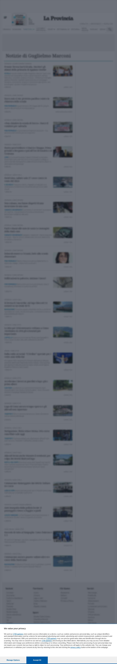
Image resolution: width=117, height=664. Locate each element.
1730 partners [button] (18, 634)
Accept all (37, 660)
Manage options (13, 660)
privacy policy (75, 647)
